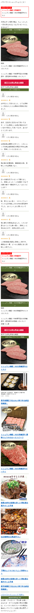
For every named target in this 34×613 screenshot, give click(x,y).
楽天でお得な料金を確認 (14, 83)
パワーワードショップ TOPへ (12, 595)
